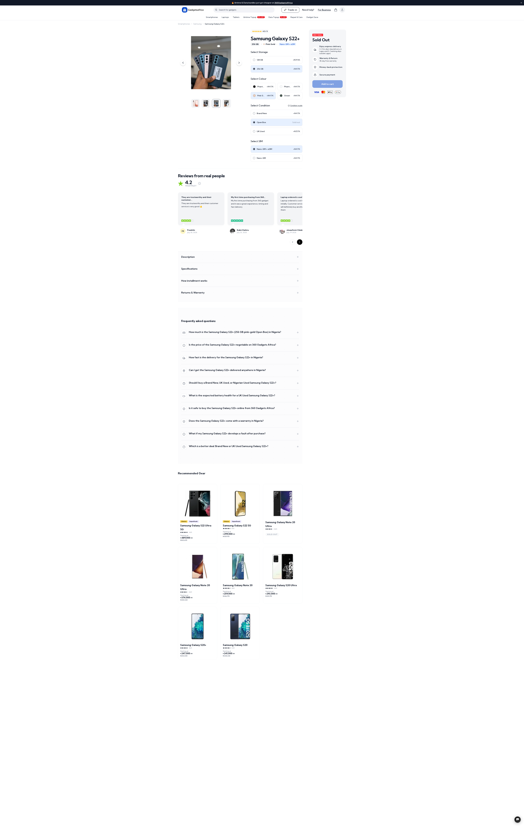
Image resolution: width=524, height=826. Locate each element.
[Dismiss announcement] (521, 2)
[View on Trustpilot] (199, 183)
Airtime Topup (253, 17)
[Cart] (336, 10)
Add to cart (327, 84)
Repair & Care (297, 17)
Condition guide (296, 105)
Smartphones (212, 17)
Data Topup (277, 17)
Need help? (308, 9)
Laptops (225, 17)
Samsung (197, 24)
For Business (324, 9)
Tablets (236, 17)
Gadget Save (312, 17)
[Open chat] (517, 819)
